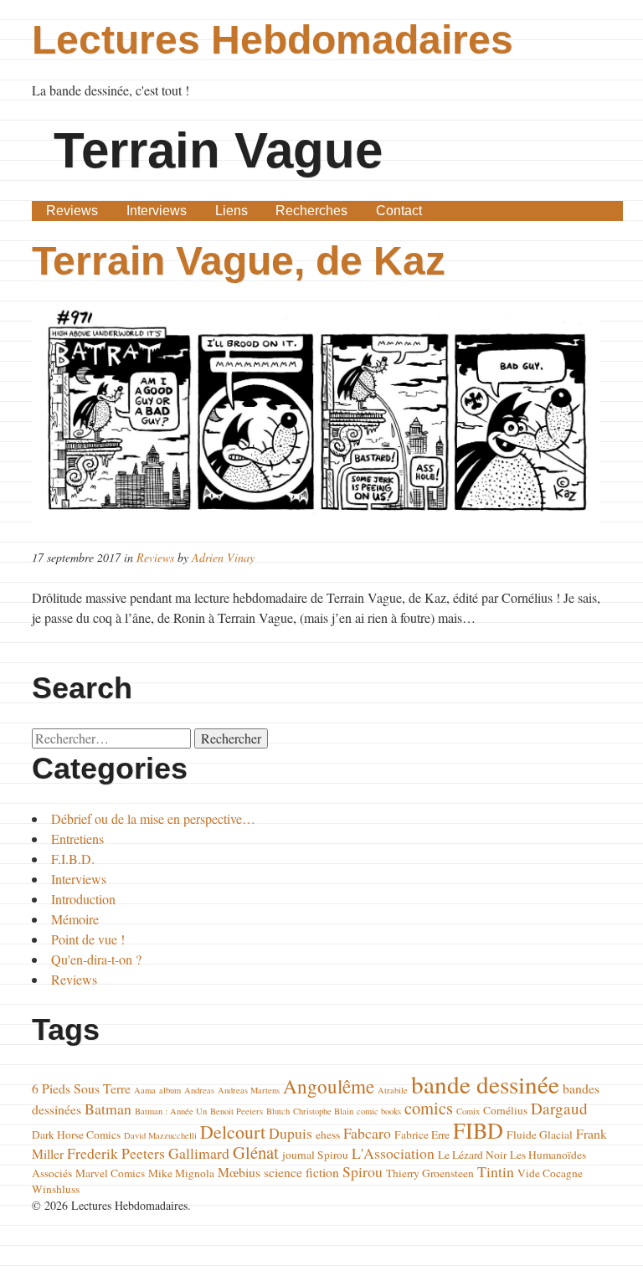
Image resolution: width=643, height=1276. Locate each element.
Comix (468, 1111)
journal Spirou (315, 1154)
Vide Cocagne (550, 1173)
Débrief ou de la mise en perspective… (153, 818)
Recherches (311, 210)
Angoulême (328, 1085)
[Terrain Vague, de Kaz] (321, 414)
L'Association (393, 1153)
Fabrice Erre (422, 1134)
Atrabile (393, 1090)
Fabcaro (367, 1133)
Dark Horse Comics (76, 1134)
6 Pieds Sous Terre (81, 1088)
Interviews (156, 210)
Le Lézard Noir (472, 1154)
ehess (328, 1134)
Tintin (495, 1171)
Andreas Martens (249, 1090)
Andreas (199, 1090)
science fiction (301, 1172)
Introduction (83, 899)
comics (428, 1107)
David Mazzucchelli (160, 1135)
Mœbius (239, 1172)
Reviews (72, 210)
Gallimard (198, 1153)
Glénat (256, 1152)
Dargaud (559, 1108)
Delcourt (232, 1131)
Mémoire (75, 919)
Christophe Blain (323, 1111)
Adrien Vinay (223, 557)
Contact (399, 210)
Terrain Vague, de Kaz (238, 261)
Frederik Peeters (116, 1153)
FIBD (478, 1130)
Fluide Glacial (540, 1134)
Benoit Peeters (236, 1111)
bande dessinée (485, 1084)
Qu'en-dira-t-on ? (96, 959)
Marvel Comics (110, 1173)
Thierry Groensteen (430, 1173)
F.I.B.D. (73, 858)
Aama (145, 1090)
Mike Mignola (181, 1173)
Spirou (362, 1171)
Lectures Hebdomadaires (272, 40)
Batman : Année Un (171, 1111)
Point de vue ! (88, 939)
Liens (231, 210)
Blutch (278, 1111)
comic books (379, 1111)
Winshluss (56, 1188)
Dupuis (290, 1133)
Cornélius (505, 1110)
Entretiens (77, 838)
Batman (108, 1108)
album (170, 1090)
